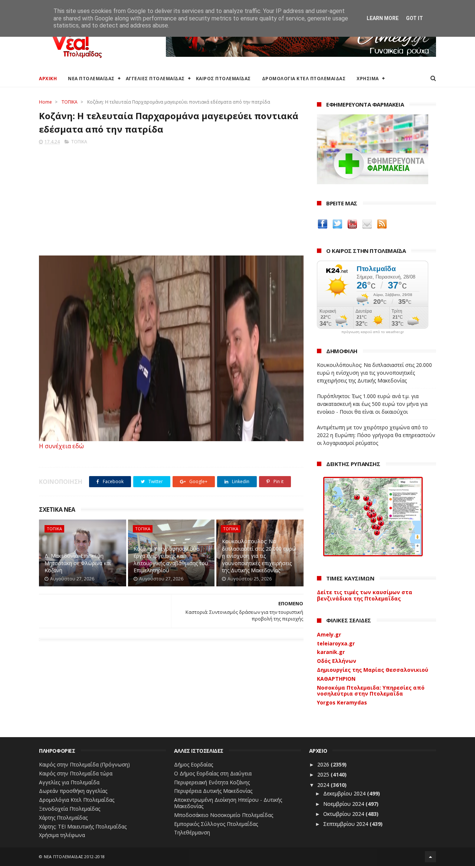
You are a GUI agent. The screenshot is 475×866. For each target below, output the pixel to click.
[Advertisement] (171, 198)
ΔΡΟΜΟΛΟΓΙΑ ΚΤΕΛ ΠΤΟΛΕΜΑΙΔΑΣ (304, 78)
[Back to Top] (430, 856)
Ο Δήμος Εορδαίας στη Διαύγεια (213, 773)
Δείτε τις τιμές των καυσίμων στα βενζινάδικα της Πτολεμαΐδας (364, 595)
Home (45, 102)
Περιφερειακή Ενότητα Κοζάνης (212, 782)
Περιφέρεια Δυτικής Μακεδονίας (213, 790)
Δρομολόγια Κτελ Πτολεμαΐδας (76, 799)
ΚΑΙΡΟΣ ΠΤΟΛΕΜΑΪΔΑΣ (223, 78)
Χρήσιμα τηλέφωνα (62, 835)
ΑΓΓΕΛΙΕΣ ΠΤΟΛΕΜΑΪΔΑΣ (155, 78)
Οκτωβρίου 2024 (344, 813)
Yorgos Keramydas (342, 702)
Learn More (383, 18)
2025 (324, 774)
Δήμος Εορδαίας (193, 764)
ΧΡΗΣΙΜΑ (368, 78)
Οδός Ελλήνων (336, 660)
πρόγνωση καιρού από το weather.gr (372, 332)
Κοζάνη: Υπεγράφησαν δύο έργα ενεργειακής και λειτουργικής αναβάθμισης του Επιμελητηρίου (171, 559)
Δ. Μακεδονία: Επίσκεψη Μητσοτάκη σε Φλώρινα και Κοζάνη (78, 563)
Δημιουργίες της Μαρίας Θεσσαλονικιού (372, 669)
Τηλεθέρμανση (192, 832)
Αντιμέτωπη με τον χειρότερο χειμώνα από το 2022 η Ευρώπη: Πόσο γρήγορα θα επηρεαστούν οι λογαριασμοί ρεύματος (376, 435)
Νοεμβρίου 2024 (344, 803)
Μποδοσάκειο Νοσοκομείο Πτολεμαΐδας (223, 814)
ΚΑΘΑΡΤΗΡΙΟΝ (336, 678)
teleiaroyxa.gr (336, 643)
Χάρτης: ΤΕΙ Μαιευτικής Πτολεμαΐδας (83, 826)
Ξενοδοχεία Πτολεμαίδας (69, 808)
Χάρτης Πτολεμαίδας (63, 817)
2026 (324, 764)
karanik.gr (331, 651)
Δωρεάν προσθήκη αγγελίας (73, 790)
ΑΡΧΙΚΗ (48, 78)
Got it (414, 18)
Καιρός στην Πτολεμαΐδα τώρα (75, 773)
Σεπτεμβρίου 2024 (346, 823)
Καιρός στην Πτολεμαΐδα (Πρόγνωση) (84, 764)
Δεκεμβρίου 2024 (345, 793)
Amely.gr (329, 634)
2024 (324, 784)
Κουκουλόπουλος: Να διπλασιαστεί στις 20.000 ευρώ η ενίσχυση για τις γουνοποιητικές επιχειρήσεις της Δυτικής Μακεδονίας (259, 556)
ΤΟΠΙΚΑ (70, 102)
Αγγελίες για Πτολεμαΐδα (69, 782)
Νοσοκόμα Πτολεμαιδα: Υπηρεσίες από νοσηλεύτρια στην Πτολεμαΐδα (371, 690)
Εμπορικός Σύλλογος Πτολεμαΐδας (216, 823)
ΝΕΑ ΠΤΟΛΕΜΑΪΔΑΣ (91, 78)
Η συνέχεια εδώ (61, 446)
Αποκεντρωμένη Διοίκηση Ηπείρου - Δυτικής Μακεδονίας (228, 803)
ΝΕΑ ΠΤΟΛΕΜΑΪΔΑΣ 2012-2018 (74, 856)
